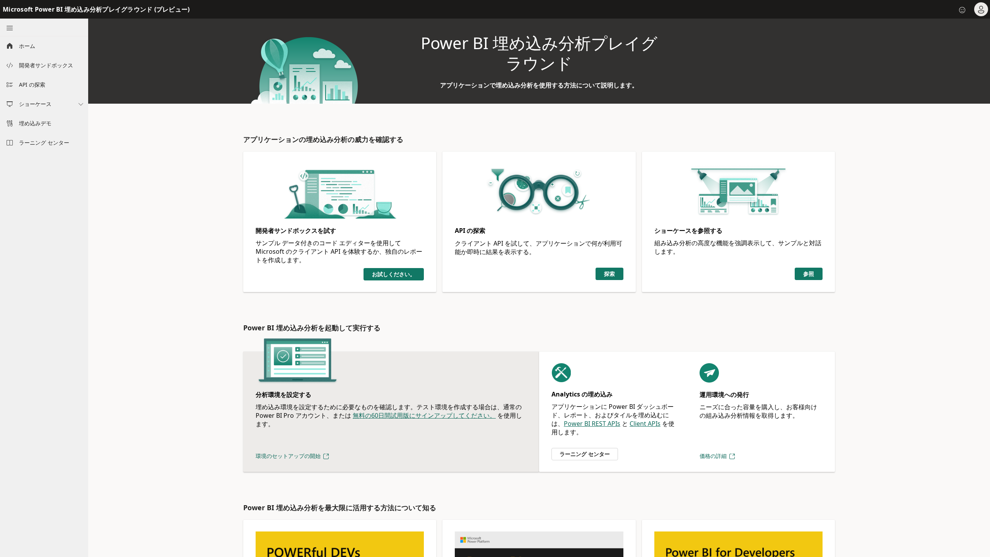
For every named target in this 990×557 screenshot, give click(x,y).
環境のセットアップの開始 (289, 456)
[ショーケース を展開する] (80, 104)
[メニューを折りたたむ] (9, 27)
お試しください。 (393, 274)
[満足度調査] (962, 9)
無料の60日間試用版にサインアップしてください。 (424, 415)
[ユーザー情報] (980, 9)
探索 (609, 273)
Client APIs (645, 423)
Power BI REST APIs (592, 423)
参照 (808, 273)
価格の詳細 (714, 456)
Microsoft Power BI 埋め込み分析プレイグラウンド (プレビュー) (96, 9)
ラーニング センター (585, 454)
